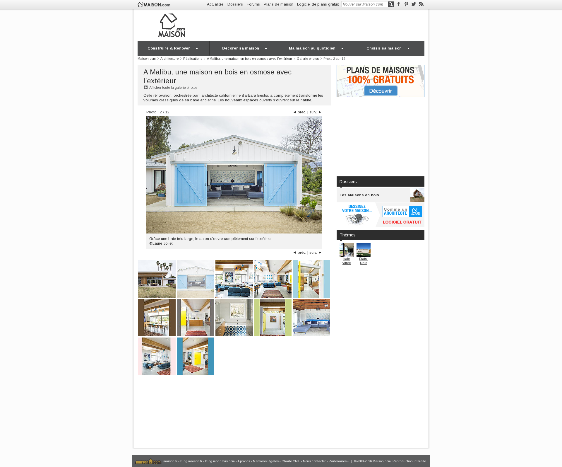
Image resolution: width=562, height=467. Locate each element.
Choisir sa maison (384, 48)
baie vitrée (346, 261)
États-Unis (363, 261)
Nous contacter (314, 461)
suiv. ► (315, 112)
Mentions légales (266, 461)
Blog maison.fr (191, 461)
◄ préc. (299, 112)
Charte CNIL (291, 461)
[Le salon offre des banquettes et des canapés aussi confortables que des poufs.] (234, 278)
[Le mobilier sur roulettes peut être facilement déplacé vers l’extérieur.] (311, 317)
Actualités (215, 4)
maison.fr (170, 461)
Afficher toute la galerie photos (173, 88)
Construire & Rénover (169, 48)
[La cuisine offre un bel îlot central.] (195, 317)
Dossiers (235, 4)
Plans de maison (278, 4)
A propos (243, 461)
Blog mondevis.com (220, 461)
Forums (253, 4)
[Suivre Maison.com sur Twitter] (414, 4)
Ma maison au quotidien (312, 48)
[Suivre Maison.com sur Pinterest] (406, 4)
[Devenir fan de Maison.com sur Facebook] (398, 4)
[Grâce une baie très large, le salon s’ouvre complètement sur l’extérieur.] (195, 278)
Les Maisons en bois (359, 195)
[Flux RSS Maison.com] (421, 4)
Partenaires (338, 461)
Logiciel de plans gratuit (318, 4)
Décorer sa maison (240, 48)
